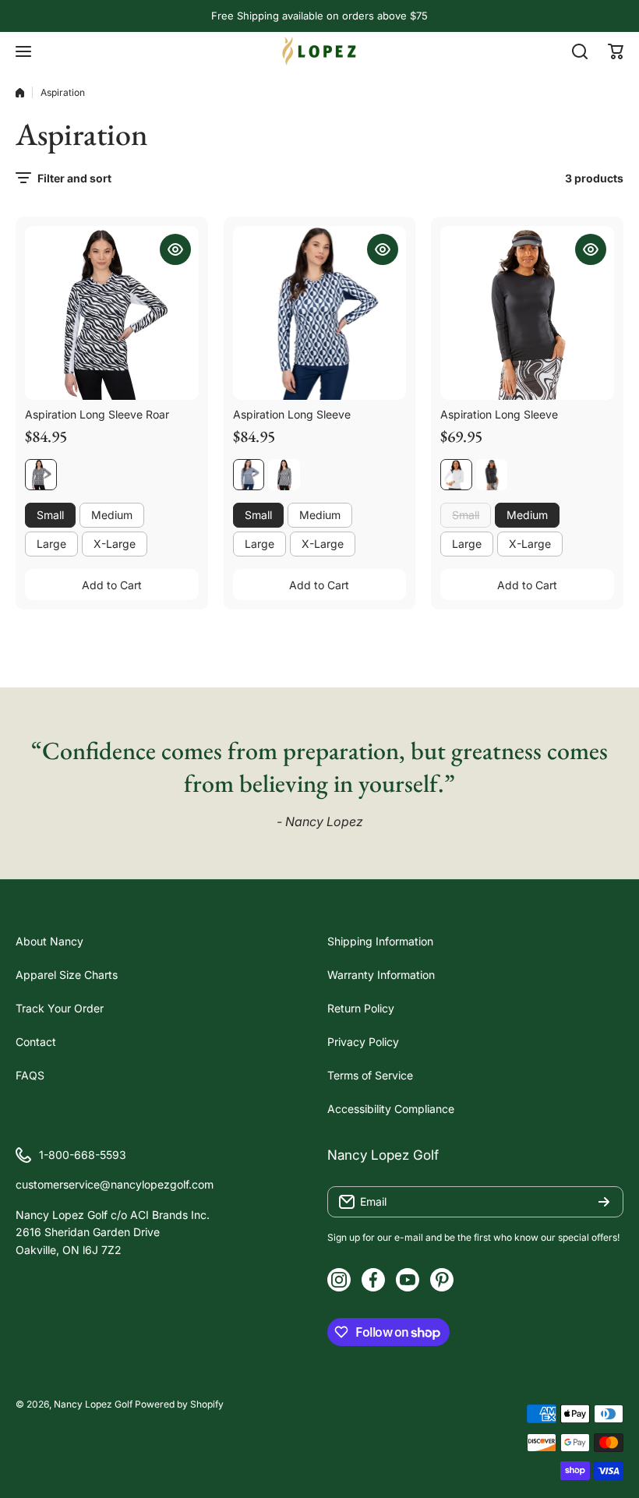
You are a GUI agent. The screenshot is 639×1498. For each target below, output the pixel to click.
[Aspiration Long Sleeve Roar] (112, 313)
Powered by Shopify (179, 1404)
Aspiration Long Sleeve (292, 414)
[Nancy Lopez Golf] (319, 51)
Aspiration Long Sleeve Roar (97, 414)
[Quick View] (175, 249)
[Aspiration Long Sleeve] (320, 313)
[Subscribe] (603, 1201)
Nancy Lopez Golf (93, 1404)
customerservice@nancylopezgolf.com (115, 1184)
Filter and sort (74, 178)
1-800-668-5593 (82, 1154)
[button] (615, 51)
